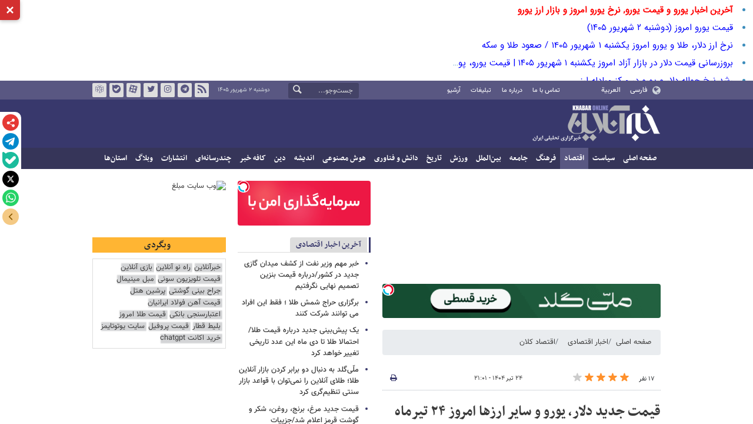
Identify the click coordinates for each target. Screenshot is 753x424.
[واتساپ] (10, 197)
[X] (10, 179)
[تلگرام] (10, 141)
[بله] (10, 160)
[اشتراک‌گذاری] (10, 122)
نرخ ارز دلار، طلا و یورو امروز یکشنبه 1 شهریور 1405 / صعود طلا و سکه (607, 45)
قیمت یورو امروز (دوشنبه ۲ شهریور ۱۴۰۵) (660, 28)
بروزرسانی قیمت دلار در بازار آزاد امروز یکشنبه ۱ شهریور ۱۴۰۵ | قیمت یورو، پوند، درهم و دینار (567, 63)
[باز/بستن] (10, 216)
